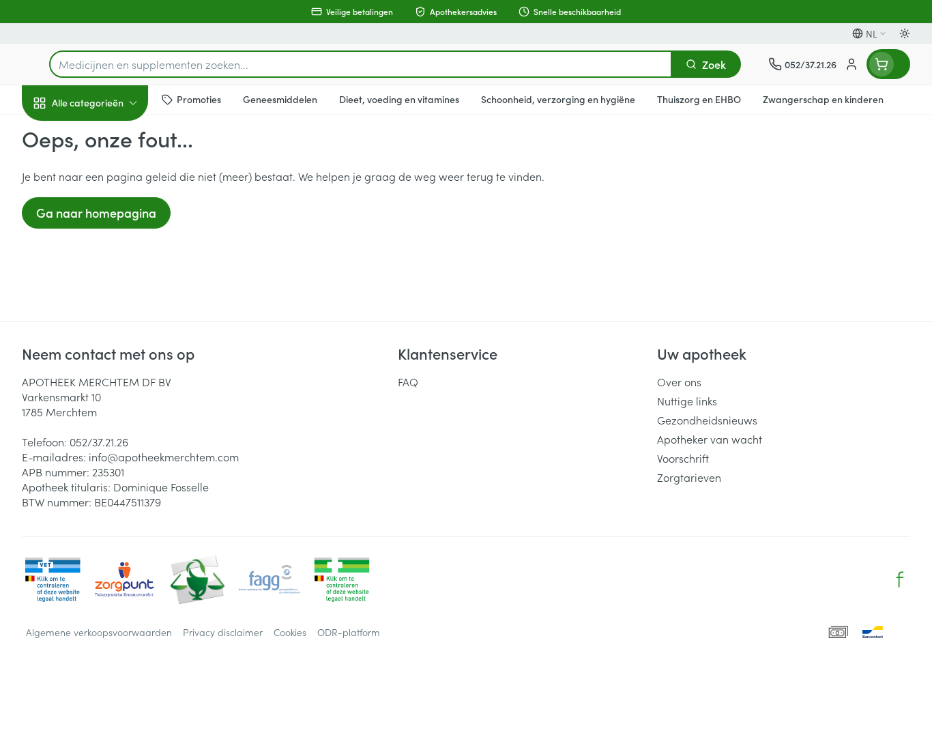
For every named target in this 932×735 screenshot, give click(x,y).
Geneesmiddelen (109, 471)
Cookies (290, 632)
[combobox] (360, 64)
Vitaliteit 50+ (109, 318)
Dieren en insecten (109, 433)
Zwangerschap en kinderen (109, 275)
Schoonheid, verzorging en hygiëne (109, 176)
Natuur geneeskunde (109, 356)
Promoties (58, 134)
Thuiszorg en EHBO (109, 395)
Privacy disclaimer (223, 632)
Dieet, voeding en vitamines (109, 226)
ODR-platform (348, 632)
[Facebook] (900, 579)
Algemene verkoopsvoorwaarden (99, 632)
